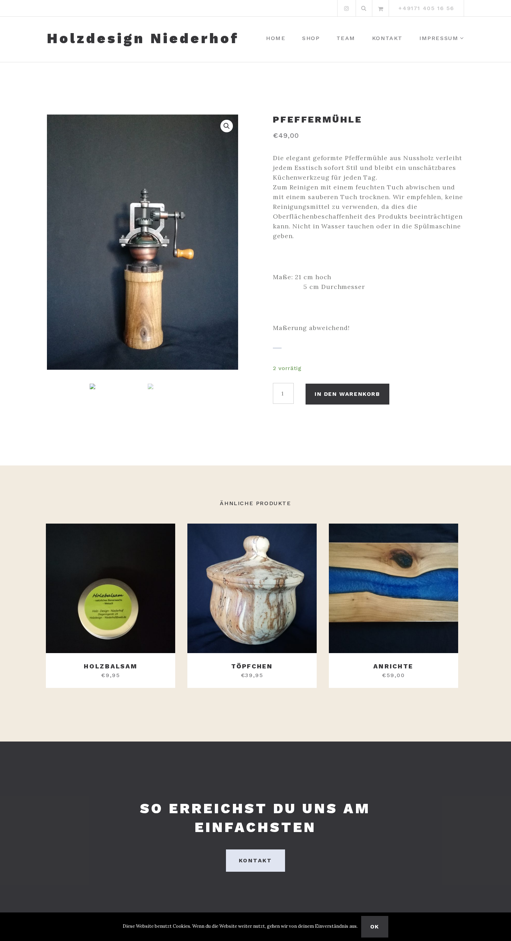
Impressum (438, 38)
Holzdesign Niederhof (143, 39)
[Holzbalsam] (110, 588)
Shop (310, 38)
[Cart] (380, 8)
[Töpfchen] (252, 588)
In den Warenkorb (347, 394)
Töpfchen (252, 666)
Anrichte (393, 666)
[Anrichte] (393, 588)
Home (275, 38)
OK (374, 926)
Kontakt (387, 38)
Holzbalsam (110, 666)
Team (345, 38)
